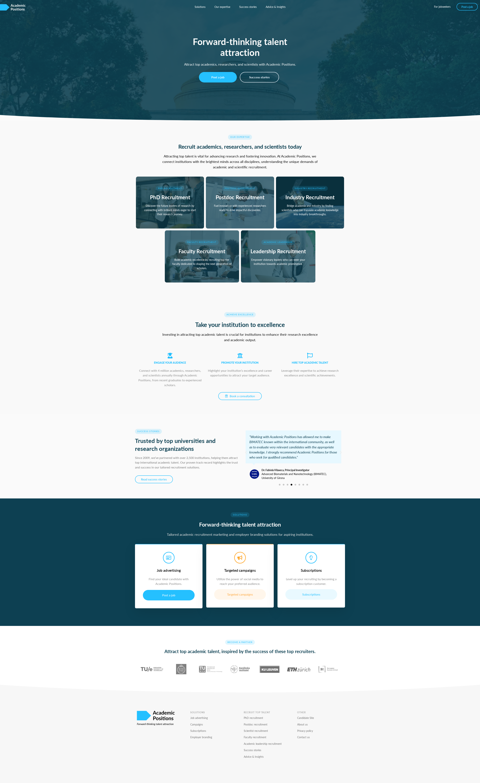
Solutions (200, 7)
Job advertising (199, 718)
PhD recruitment (253, 718)
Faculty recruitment (255, 737)
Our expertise (222, 7)
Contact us (303, 737)
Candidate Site (305, 718)
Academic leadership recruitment (263, 744)
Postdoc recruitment (255, 724)
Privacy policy (305, 731)
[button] (246, 452)
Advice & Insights (276, 7)
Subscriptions (311, 594)
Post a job (467, 7)
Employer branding (201, 737)
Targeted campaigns (240, 594)
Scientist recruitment (256, 731)
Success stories (248, 7)
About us (302, 724)
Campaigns (196, 724)
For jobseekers (442, 6)
